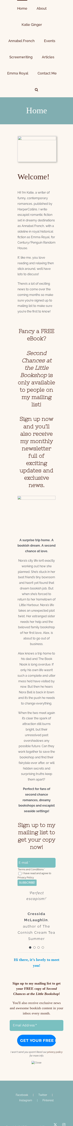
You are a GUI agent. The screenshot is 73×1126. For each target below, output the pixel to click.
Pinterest (48, 1067)
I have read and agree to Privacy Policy (34, 843)
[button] (59, 57)
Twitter (42, 1062)
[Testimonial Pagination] (30, 915)
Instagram (25, 1067)
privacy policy (54, 1019)
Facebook (22, 1062)
